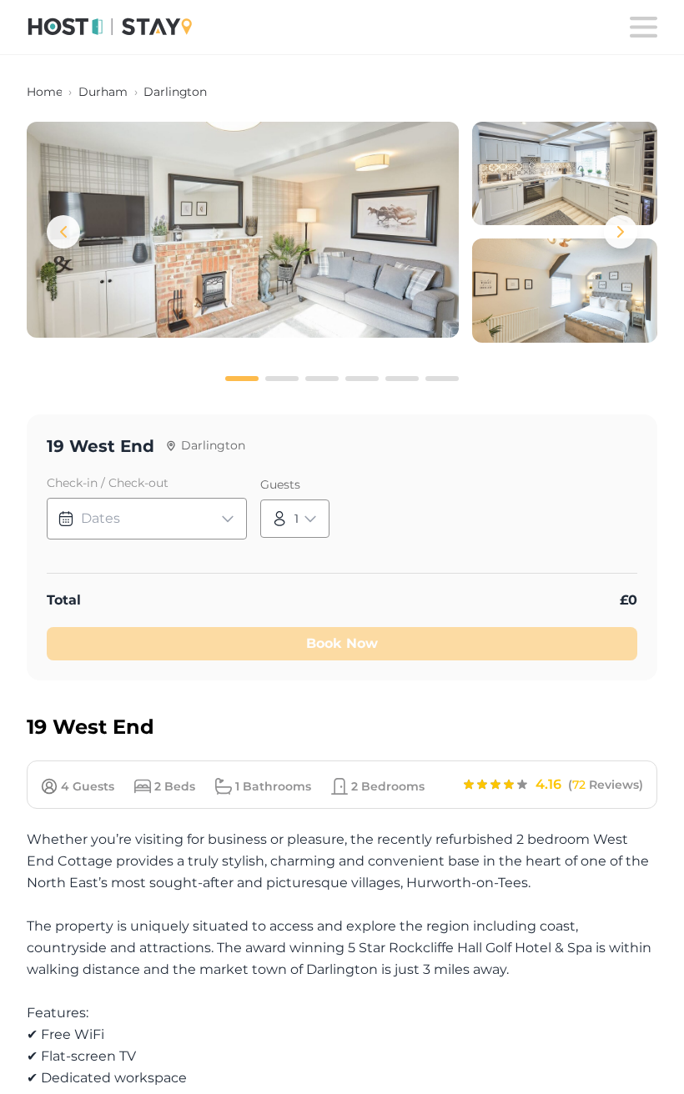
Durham (102, 91)
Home (44, 91)
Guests (280, 484)
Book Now (342, 643)
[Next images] (620, 231)
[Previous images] (63, 231)
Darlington (175, 91)
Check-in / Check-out (107, 482)
